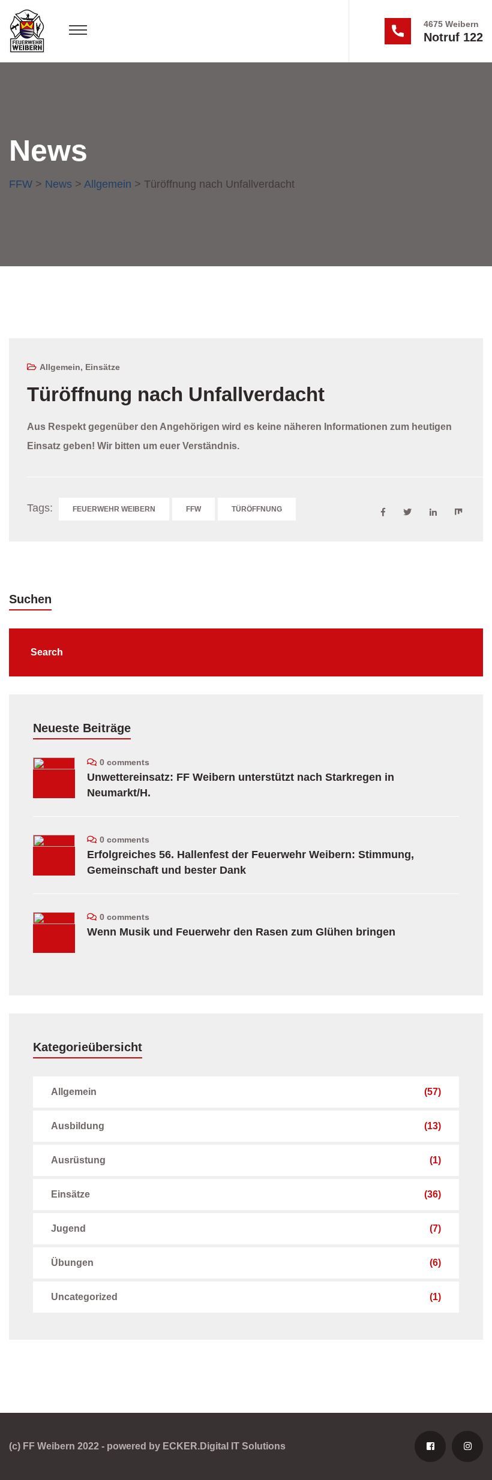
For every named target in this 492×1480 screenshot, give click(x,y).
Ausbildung (77, 1126)
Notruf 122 (453, 37)
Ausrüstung (78, 1160)
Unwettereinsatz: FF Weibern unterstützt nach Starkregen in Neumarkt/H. (240, 785)
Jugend (68, 1228)
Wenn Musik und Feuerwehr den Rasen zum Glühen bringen (241, 932)
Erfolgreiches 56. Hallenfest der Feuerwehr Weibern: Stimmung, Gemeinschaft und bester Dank (250, 862)
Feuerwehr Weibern (114, 509)
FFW (193, 509)
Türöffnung (257, 509)
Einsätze (102, 367)
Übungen (72, 1263)
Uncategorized (84, 1297)
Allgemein (60, 367)
